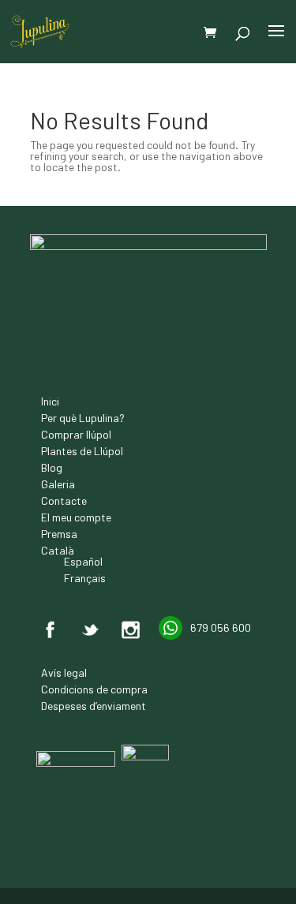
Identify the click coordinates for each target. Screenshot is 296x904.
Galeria (58, 484)
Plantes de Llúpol (82, 451)
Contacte (64, 500)
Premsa (59, 533)
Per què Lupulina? (83, 417)
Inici (50, 401)
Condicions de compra (94, 689)
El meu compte (76, 517)
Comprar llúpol (76, 434)
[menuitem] (83, 550)
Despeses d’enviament (93, 705)
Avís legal (64, 672)
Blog (51, 467)
